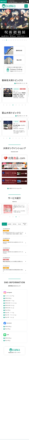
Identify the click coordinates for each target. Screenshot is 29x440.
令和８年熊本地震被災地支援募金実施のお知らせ (13, 270)
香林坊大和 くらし (9, 307)
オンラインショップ (9, 295)
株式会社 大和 (8, 6)
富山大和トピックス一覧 (22, 115)
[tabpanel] (14, 23)
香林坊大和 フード (9, 300)
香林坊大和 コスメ (9, 305)
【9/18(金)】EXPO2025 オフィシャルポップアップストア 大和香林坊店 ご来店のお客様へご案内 (13, 233)
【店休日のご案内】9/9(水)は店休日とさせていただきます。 (13, 243)
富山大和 (7, 310)
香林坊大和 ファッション (10, 303)
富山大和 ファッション (10, 315)
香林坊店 (14, 224)
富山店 (19, 224)
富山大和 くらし (8, 317)
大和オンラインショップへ (15, 188)
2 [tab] (6, 138)
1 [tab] (3, 138)
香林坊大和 (7, 298)
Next (27, 24)
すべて (4, 224)
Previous (1, 24)
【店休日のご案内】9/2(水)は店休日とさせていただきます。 (13, 252)
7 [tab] (22, 138)
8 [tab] (25, 138)
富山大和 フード (9, 312)
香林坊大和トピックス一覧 (21, 83)
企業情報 (9, 224)
